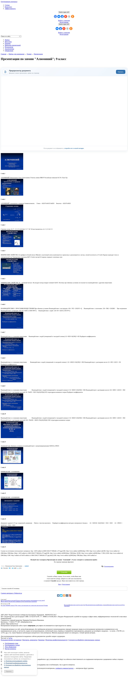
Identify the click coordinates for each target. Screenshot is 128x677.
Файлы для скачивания (16, 54)
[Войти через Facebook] (62, 16)
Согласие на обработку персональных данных (84, 640)
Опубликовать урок (11, 643)
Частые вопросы (10, 649)
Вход (59, 584)
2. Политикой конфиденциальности (15, 663)
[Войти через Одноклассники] (72, 16)
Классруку (8, 7)
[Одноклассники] (64, 595)
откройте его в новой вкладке (74, 148)
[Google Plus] (70, 595)
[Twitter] (61, 595)
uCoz (10, 638)
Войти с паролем (64, 20)
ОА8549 (27, 566)
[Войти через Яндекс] (65, 16)
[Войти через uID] (55, 16)
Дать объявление (10, 647)
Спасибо (64, 572)
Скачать (121, 72)
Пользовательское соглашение (11, 640)
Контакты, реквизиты (29, 640)
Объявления (9, 50)
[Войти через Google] (69, 16)
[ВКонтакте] (58, 595)
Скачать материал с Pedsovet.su (11, 593)
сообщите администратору (64, 668)
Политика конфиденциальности (56, 640)
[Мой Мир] (67, 595)
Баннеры (41, 640)
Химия (29, 54)
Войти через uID (64, 12)
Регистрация (64, 22)
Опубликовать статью (12, 645)
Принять (9, 671)
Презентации (38, 54)
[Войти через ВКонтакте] (58, 16)
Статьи (7, 5)
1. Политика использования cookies (15, 661)
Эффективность (10, 8)
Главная (3, 54)
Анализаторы (9, 49)
